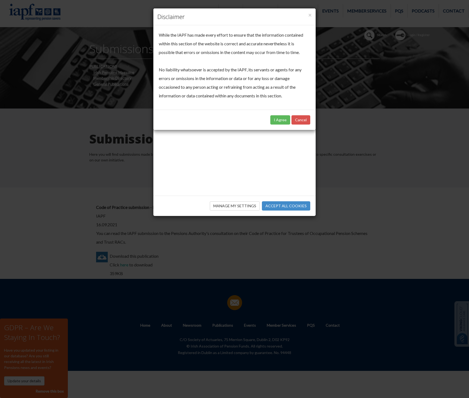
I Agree (280, 119)
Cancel (301, 119)
